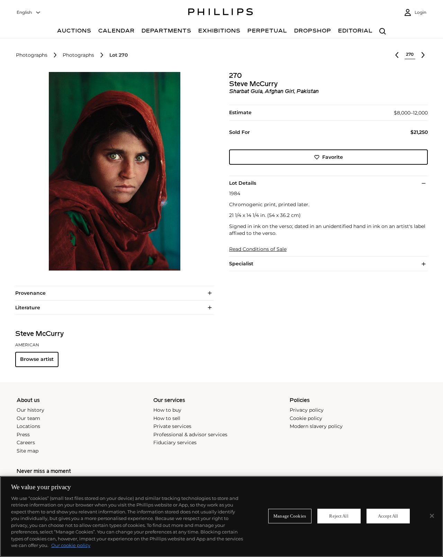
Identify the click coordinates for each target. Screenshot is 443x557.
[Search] (382, 31)
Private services (172, 426)
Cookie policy (306, 418)
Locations (28, 426)
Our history (30, 410)
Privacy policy (307, 410)
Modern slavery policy (316, 426)
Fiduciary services (175, 442)
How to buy (167, 410)
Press (23, 434)
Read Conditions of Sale (258, 249)
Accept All (388, 516)
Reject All (338, 516)
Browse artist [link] (37, 359)
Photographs (31, 55)
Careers (26, 442)
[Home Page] (220, 12)
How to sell (166, 418)
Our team (28, 418)
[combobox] (29, 13)
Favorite (332, 157)
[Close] (432, 515)
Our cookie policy (70, 545)
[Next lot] (423, 55)
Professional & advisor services (190, 434)
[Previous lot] (397, 55)
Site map (27, 451)
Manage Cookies (289, 516)
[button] (112, 171)
